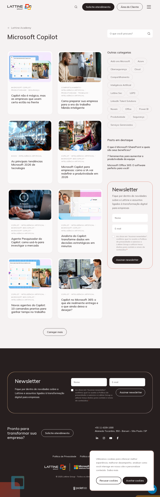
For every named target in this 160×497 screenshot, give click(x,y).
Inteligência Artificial (72, 90)
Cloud (137, 69)
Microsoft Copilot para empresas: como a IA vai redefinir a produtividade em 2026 (79, 172)
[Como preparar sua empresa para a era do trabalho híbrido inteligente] (80, 67)
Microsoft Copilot (21, 87)
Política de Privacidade (64, 456)
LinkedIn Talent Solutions (123, 101)
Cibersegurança (119, 69)
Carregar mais (55, 332)
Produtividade (18, 90)
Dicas (14, 156)
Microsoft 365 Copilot (73, 159)
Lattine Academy (21, 27)
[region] (122, 471)
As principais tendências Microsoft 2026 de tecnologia (27, 165)
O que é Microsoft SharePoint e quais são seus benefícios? (128, 148)
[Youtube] (111, 438)
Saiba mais (112, 470)
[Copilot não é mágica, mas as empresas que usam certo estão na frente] (30, 67)
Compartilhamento (71, 87)
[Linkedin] (97, 438)
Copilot (65, 156)
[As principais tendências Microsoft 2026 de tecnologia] (30, 136)
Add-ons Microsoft (120, 61)
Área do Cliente (130, 6)
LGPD (132, 93)
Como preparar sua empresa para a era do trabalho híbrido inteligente (79, 104)
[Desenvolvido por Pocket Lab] (80, 489)
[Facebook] (117, 438)
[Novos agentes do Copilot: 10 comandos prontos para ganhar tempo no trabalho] (30, 274)
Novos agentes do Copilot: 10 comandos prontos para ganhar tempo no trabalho (28, 308)
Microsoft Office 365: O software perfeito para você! (126, 167)
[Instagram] (104, 438)
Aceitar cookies (135, 480)
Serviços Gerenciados (122, 124)
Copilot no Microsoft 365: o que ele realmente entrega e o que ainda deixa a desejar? (79, 305)
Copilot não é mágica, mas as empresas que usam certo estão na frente (28, 99)
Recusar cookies (109, 480)
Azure (141, 61)
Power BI (143, 109)
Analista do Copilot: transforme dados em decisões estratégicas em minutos (78, 241)
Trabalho (83, 93)
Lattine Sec (116, 93)
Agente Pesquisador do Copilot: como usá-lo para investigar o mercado (27, 242)
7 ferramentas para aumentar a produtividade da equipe (125, 157)
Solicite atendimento (98, 6)
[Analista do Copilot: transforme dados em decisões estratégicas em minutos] (80, 205)
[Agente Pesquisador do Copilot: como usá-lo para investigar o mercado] (30, 205)
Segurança (33, 90)
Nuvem (114, 109)
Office (128, 109)
